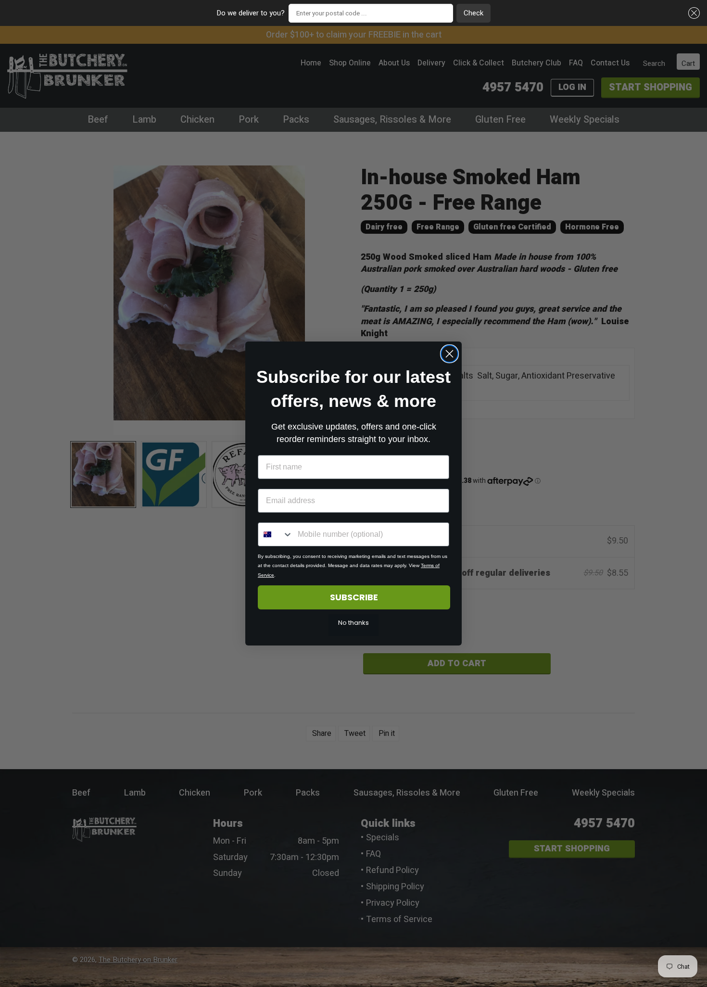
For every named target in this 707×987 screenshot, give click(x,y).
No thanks (353, 622)
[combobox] (275, 534)
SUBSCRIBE (354, 597)
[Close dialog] (449, 353)
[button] (692, 13)
